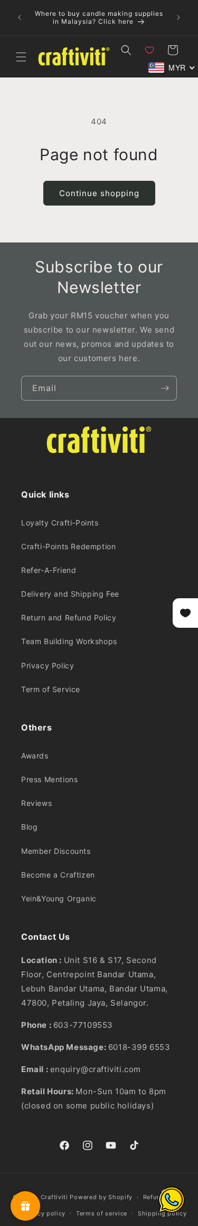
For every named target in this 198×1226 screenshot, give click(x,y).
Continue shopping (99, 193)
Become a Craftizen (58, 874)
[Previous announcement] (19, 17)
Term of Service (50, 689)
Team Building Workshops (69, 641)
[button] (21, 57)
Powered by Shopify (101, 1197)
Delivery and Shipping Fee (70, 593)
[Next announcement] (178, 17)
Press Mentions (49, 779)
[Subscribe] (164, 388)
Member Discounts (56, 850)
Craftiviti (54, 1197)
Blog (29, 826)
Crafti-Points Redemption (68, 546)
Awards (35, 755)
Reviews (36, 803)
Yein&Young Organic (59, 898)
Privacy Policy (47, 665)
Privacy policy (43, 1213)
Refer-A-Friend (48, 570)
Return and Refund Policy (68, 617)
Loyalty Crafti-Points (60, 522)
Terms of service (101, 1213)
